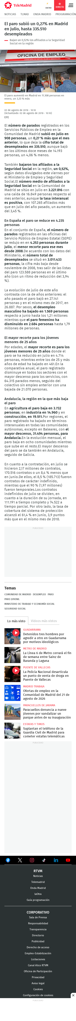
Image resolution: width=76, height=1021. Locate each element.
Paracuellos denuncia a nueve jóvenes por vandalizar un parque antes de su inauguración (12, 712)
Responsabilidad (38, 923)
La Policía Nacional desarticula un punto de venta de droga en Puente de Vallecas (12, 674)
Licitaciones (38, 959)
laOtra (38, 894)
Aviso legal (38, 983)
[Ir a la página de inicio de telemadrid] (17, 5)
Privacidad (38, 977)
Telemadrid (38, 882)
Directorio (38, 935)
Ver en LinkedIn (56, 860)
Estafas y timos (34, 724)
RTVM (38, 871)
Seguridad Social (15, 609)
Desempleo (39, 594)
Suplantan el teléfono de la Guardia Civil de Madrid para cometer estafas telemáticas (12, 731)
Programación (65, 14)
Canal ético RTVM (38, 965)
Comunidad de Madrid (17, 594)
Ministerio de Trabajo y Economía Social (29, 604)
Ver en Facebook (7, 861)
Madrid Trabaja (33, 686)
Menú (70, 5)
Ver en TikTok (44, 861)
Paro (51, 594)
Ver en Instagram (32, 860)
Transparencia (38, 929)
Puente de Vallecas (36, 667)
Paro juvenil (12, 599)
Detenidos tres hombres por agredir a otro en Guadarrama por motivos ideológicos (12, 636)
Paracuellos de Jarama (39, 705)
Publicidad (38, 941)
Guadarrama (32, 629)
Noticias (10, 14)
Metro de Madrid (35, 648)
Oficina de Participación (38, 971)
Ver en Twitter (20, 861)
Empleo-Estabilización (38, 953)
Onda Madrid (42, 14)
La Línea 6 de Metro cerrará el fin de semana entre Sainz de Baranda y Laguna (12, 655)
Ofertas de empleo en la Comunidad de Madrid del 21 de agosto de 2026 (12, 693)
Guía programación (38, 900)
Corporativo (38, 912)
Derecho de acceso (38, 947)
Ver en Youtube (68, 860)
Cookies (38, 989)
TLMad (25, 14)
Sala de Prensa (38, 917)
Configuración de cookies (38, 995)
